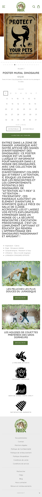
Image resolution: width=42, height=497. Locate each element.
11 (23, 99)
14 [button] (24, 62)
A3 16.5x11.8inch (28, 129)
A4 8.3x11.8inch (13, 129)
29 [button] (13, 65)
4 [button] (7, 62)
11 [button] (19, 62)
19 (35, 104)
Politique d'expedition (21, 456)
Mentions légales (21, 445)
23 (24, 109)
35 (24, 120)
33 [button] (20, 65)
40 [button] (33, 65)
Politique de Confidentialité (21, 449)
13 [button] (23, 62)
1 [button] (1, 62)
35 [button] (24, 65)
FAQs (21, 475)
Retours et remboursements (21, 486)
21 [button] (37, 62)
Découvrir (20, 298)
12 (29, 99)
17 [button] (30, 62)
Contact (21, 441)
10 (17, 99)
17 (24, 104)
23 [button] (41, 62)
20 (6, 109)
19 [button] (33, 62)
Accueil (20, 69)
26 (6, 114)
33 (12, 120)
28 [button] (11, 65)
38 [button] (29, 65)
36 (30, 120)
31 (36, 114)
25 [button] (5, 65)
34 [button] (22, 65)
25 (36, 109)
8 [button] (14, 62)
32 (6, 120)
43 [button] (38, 65)
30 (30, 114)
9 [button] (15, 62)
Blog (21, 479)
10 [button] (17, 62)
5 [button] (8, 62)
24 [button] (4, 65)
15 (12, 104)
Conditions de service (21, 464)
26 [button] (7, 65)
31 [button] (16, 65)
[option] (21, 36)
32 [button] (18, 65)
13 (34, 99)
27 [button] (9, 65)
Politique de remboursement (21, 453)
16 (18, 104)
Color (21, 89)
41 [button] (34, 65)
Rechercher (21, 471)
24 (30, 109)
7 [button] (12, 62)
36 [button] (25, 65)
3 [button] (5, 62)
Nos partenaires (21, 438)
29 (24, 114)
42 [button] (36, 65)
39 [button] (31, 65)
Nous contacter (21, 482)
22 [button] (39, 62)
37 (36, 120)
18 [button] (32, 62)
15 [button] (26, 62)
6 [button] (10, 62)
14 (7, 104)
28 (18, 114)
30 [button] (14, 64)
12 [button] (21, 62)
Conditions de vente (21, 460)
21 (12, 109)
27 (12, 114)
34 (18, 120)
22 (18, 109)
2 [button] (3, 62)
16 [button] (28, 62)
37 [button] (27, 65)
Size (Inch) (21, 124)
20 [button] (35, 62)
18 (29, 104)
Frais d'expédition (17, 79)
